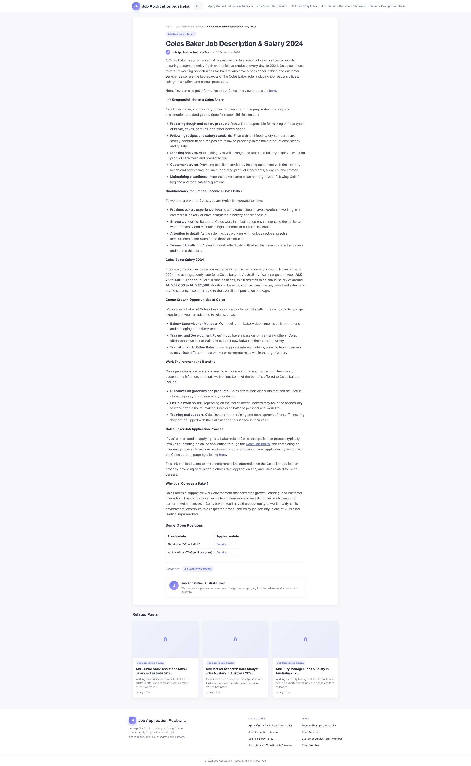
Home (169, 26)
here (272, 91)
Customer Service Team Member (322, 738)
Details (221, 544)
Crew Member (310, 745)
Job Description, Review (272, 6)
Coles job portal (258, 444)
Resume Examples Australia (388, 6)
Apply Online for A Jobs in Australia (230, 6)
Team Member (310, 732)
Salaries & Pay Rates (304, 6)
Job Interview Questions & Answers (343, 6)
